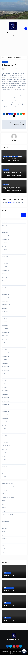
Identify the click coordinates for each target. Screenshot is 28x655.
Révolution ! (7, 122)
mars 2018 (4, 349)
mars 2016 (4, 380)
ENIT (3, 493)
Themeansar (19, 653)
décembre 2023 (6, 270)
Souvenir (4, 542)
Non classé (5, 62)
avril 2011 (4, 432)
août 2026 (4, 222)
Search (4, 210)
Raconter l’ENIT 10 (9, 575)
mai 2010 (4, 456)
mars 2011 (4, 435)
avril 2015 (4, 384)
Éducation (4, 490)
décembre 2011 (5, 408)
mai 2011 (4, 428)
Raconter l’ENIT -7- (9, 620)
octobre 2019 (5, 335)
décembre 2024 (6, 260)
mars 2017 (4, 359)
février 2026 (5, 232)
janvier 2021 (5, 311)
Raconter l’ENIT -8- (9, 605)
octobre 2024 (5, 263)
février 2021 (5, 308)
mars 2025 (4, 253)
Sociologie (4, 538)
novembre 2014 (5, 397)
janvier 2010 (5, 466)
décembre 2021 (5, 294)
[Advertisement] (14, 45)
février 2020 (5, 325)
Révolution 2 (9, 65)
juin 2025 (4, 246)
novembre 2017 (5, 356)
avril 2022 (4, 284)
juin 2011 (4, 425)
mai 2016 (4, 373)
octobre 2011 (5, 415)
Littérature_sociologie (7, 514)
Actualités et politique (7, 483)
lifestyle (4, 511)
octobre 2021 (5, 301)
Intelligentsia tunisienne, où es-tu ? (19, 124)
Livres (3, 518)
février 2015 (5, 390)
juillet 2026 (4, 225)
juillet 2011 (4, 421)
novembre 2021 (5, 297)
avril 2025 (4, 249)
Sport (3, 545)
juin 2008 (4, 473)
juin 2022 (4, 280)
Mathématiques (6, 521)
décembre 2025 (6, 235)
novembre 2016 (5, 370)
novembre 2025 (6, 239)
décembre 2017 (5, 353)
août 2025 (4, 242)
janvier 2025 (5, 256)
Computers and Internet (9, 156)
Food (3, 504)
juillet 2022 (4, 277)
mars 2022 (4, 287)
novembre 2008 (6, 470)
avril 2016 (4, 377)
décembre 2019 (5, 332)
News (3, 524)
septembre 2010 (6, 445)
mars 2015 (4, 387)
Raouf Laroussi (13, 33)
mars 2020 (4, 322)
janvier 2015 (5, 394)
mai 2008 (4, 476)
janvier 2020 (5, 328)
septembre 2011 (6, 418)
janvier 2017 (5, 363)
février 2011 (5, 439)
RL (6, 69)
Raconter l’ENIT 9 (9, 590)
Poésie (3, 531)
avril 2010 (4, 459)
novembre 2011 (5, 411)
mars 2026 (4, 229)
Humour (4, 507)
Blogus (12, 653)
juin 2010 (4, 452)
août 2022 (4, 273)
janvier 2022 (5, 291)
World (3, 552)
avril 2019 (4, 342)
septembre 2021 (6, 304)
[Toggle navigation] (1, 28)
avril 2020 (4, 318)
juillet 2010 (4, 449)
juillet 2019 (4, 339)
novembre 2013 (5, 404)
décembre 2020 (6, 315)
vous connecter (11, 202)
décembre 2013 (5, 401)
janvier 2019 (5, 346)
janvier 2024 (5, 266)
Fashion (4, 500)
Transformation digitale (9, 159)
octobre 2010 (5, 442)
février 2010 (5, 463)
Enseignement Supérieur (8, 497)
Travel (3, 549)
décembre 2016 (5, 366)
